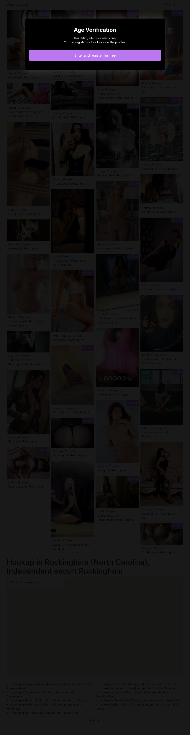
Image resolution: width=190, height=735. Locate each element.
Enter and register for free (95, 55)
